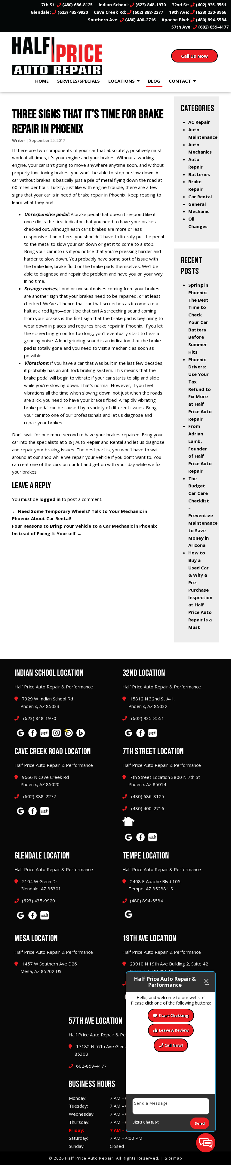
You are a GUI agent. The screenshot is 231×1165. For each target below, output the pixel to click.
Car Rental (200, 197)
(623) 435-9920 (72, 12)
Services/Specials (78, 81)
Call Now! (174, 1045)
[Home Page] (61, 56)
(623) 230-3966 (210, 12)
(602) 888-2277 (147, 12)
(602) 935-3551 (210, 5)
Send (200, 1123)
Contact (180, 81)
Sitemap (174, 1158)
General (197, 204)
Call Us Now (194, 56)
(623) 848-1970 (150, 5)
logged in (49, 499)
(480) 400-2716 (140, 20)
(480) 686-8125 (77, 5)
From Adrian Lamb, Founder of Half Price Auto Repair (200, 448)
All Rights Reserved (137, 1158)
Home (42, 81)
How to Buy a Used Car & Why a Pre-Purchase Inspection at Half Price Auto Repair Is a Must (200, 590)
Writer (18, 140)
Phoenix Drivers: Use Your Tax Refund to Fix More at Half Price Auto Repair (200, 389)
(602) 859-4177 (213, 27)
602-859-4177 (91, 1066)
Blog (154, 81)
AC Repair (199, 122)
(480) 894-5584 (210, 20)
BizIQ (137, 1122)
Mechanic (198, 211)
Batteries (199, 174)
